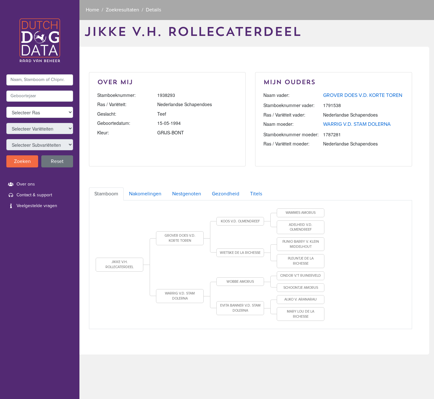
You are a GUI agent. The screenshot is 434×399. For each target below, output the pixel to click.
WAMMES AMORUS (300, 212)
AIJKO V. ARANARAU (300, 299)
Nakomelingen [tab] (145, 193)
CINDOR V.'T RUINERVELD (300, 275)
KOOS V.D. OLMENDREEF (240, 221)
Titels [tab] (256, 193)
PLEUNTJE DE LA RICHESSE (301, 261)
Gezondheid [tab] (225, 193)
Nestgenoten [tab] (186, 193)
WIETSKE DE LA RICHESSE (240, 252)
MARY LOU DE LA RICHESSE (300, 314)
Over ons (26, 184)
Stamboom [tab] (106, 193)
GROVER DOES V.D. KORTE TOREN (362, 95)
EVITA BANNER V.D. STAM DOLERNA (240, 308)
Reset (57, 161)
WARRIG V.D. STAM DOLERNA (357, 124)
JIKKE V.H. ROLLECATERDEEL (119, 264)
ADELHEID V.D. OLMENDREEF (300, 227)
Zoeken (22, 161)
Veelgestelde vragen (37, 206)
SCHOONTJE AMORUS (300, 287)
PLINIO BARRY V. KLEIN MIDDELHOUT (300, 244)
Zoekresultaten (122, 9)
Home (92, 9)
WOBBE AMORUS (240, 281)
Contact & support (34, 195)
